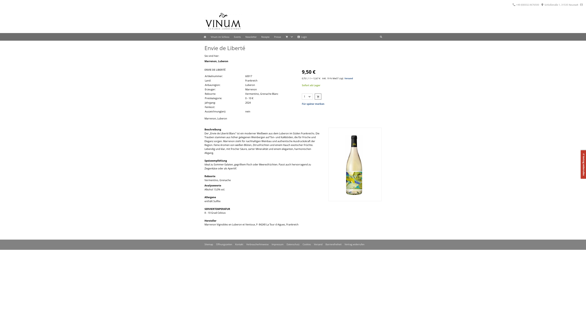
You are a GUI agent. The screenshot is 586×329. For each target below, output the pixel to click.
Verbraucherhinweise (257, 244)
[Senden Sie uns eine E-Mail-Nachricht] (581, 4)
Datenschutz (293, 244)
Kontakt (239, 244)
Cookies (307, 244)
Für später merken (313, 104)
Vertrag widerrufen (354, 244)
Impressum (278, 244)
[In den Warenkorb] (318, 97)
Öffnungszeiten (224, 244)
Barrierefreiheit (334, 244)
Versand (348, 78)
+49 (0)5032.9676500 (527, 4)
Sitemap (208, 244)
